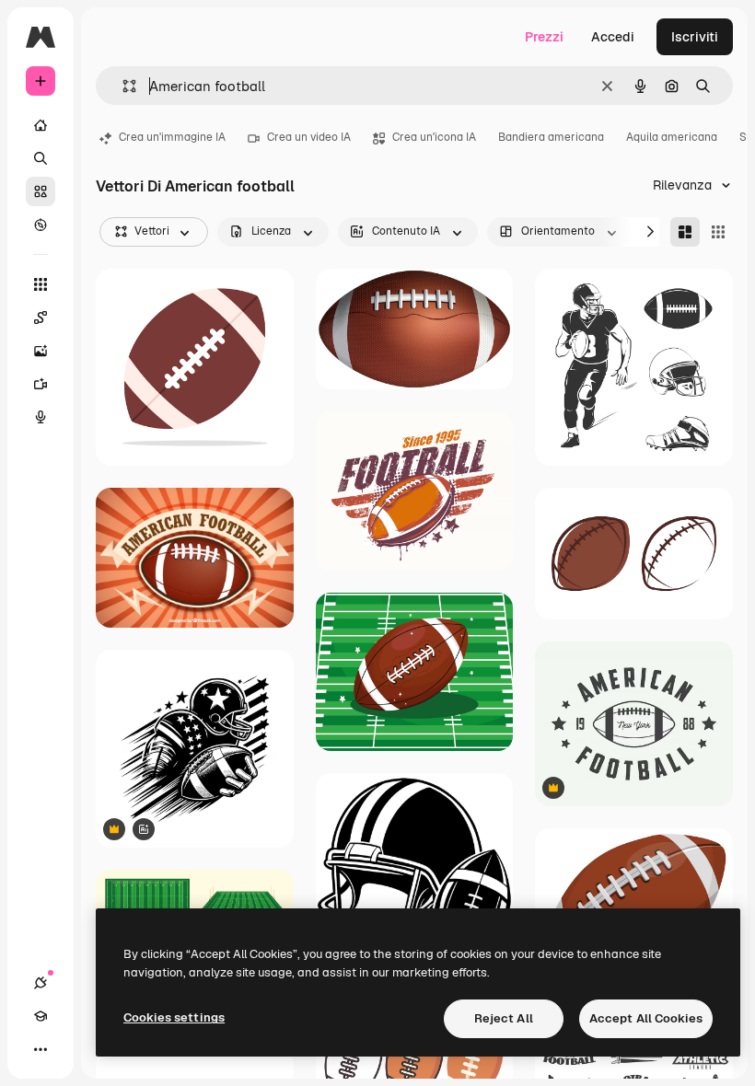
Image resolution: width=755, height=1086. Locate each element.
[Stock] (40, 191)
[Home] (40, 125)
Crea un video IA (309, 137)
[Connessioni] (40, 983)
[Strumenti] (40, 284)
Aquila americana (671, 137)
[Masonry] (685, 232)
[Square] (718, 232)
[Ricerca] (40, 158)
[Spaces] (40, 317)
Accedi (612, 37)
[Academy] (40, 1016)
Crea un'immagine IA (172, 137)
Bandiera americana (551, 137)
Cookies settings (174, 1017)
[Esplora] (40, 224)
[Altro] (40, 1049)
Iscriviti (694, 37)
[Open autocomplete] (122, 86)
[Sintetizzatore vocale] (40, 417)
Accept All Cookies (646, 1018)
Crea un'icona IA (434, 137)
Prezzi (544, 37)
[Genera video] (40, 384)
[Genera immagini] (40, 350)
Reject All (503, 1018)
